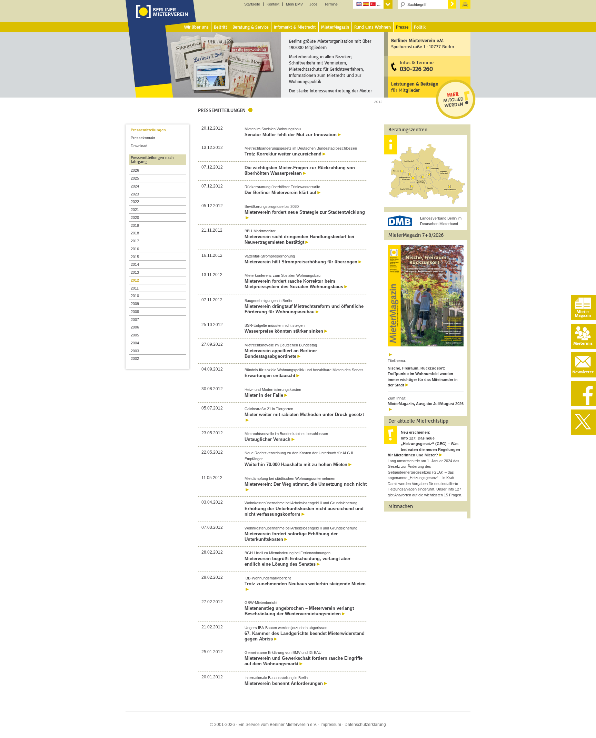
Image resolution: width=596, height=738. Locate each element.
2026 (135, 170)
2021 (135, 210)
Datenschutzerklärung (365, 724)
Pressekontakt (143, 138)
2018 (135, 233)
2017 (135, 241)
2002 (135, 358)
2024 (135, 186)
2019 (135, 225)
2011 (135, 288)
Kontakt (273, 4)
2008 (135, 312)
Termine (331, 4)
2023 (135, 194)
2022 (135, 202)
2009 (135, 304)
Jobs (313, 4)
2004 (135, 343)
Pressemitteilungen (148, 130)
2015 (135, 257)
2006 (135, 327)
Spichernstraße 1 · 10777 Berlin (422, 43)
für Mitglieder (414, 87)
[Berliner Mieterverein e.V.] (161, 18)
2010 (135, 296)
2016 (135, 249)
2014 (135, 264)
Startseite (252, 4)
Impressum (330, 724)
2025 (135, 178)
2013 (135, 272)
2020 (135, 217)
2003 (135, 351)
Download (139, 146)
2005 (135, 335)
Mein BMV (294, 4)
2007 (135, 319)
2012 (135, 280)
